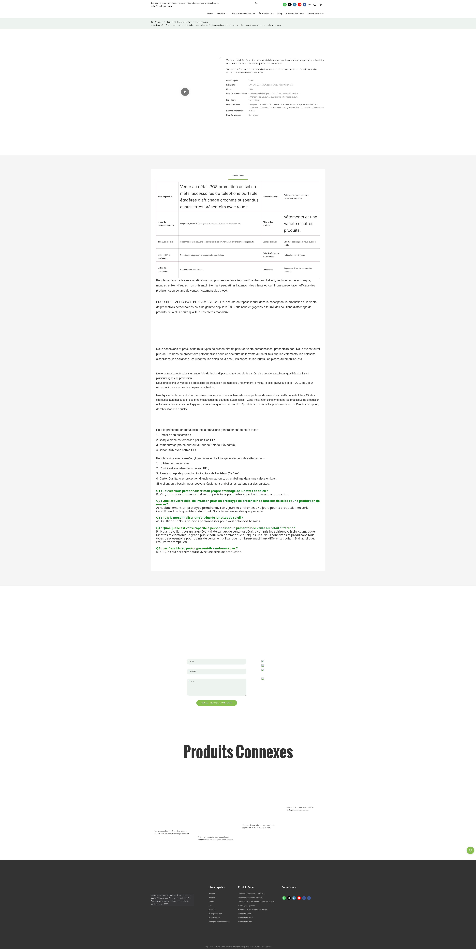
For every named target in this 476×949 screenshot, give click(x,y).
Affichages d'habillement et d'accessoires (191, 22)
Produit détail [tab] (238, 176)
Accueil (212, 894)
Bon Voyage (156, 22)
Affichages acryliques (246, 906)
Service (211, 902)
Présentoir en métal (245, 917)
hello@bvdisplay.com (276, 665)
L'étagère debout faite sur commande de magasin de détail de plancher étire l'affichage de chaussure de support (258, 826)
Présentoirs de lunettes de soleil (250, 898)
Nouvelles (213, 909)
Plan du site (266, 946)
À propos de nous (216, 913)
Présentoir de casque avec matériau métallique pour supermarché (299, 808)
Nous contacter (214, 917)
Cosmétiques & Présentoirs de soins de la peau (256, 902)
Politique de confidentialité (219, 921)
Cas (210, 906)
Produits (167, 22)
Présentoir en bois (245, 921)
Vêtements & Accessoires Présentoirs (252, 909)
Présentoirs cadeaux (245, 913)
